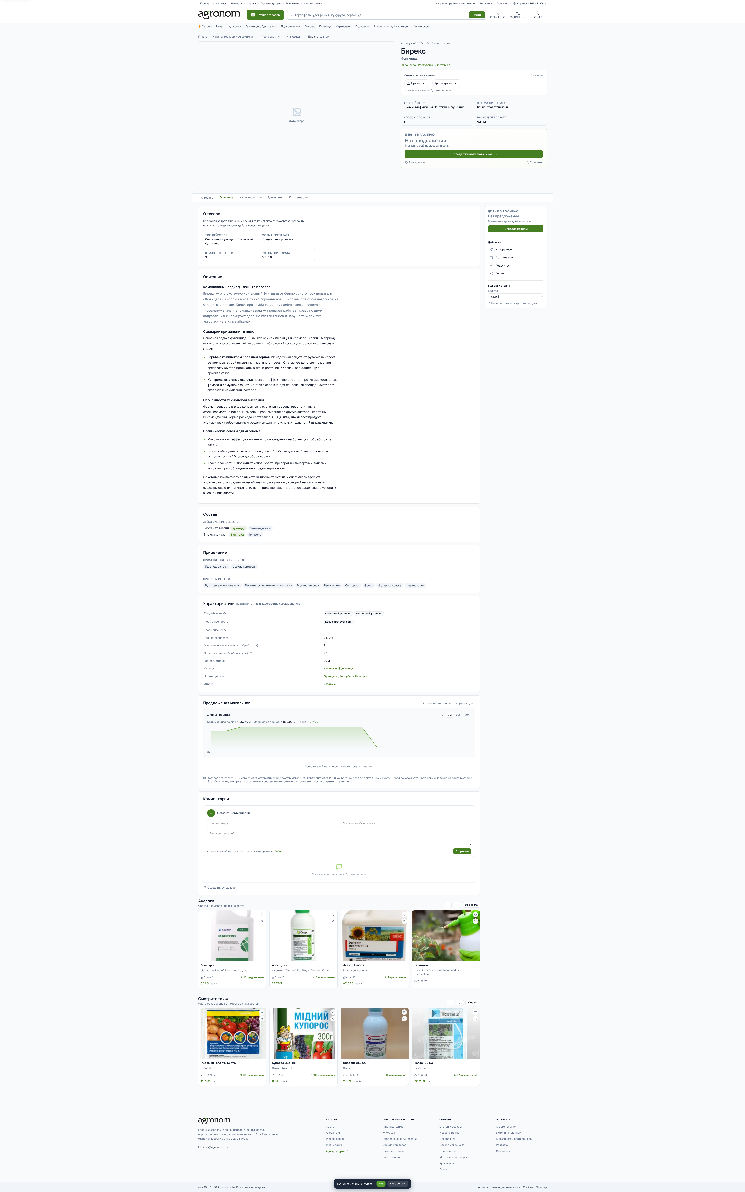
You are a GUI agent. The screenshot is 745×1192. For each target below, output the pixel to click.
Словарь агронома (451, 1144)
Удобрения (362, 26)
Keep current (398, 1183)
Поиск (443, 1169)
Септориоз (352, 585)
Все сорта (471, 904)
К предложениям (516, 228)
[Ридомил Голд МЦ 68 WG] (232, 1033)
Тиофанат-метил (216, 528)
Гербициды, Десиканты (260, 26)
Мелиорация (334, 1144)
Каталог (221, 3)
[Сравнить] (262, 921)
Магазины (292, 3)
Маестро (207, 965)
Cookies (528, 1187)
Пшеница (325, 26)
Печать (500, 273)
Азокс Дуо (279, 965)
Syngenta (206, 1067)
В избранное (417, 162)
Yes (381, 1183)
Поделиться (503, 265)
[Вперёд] (457, 905)
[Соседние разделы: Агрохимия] (255, 36)
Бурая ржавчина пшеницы (222, 585)
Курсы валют (448, 1163)
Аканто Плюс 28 (354, 965)
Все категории (336, 1151)
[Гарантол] (446, 935)
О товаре (207, 197)
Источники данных (508, 1132)
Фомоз (368, 585)
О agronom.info (506, 1126)
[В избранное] (262, 914)
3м (450, 714)
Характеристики (251, 197)
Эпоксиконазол (215, 534)
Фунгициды (421, 26)
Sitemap (541, 1187)
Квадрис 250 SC (354, 1063)
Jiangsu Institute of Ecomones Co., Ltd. (224, 970)
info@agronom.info (216, 1147)
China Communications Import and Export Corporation (439, 971)
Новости (236, 3)
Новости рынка (449, 1132)
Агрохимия (245, 36)
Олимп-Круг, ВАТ (283, 1067)
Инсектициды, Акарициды (391, 26)
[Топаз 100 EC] (446, 1033)
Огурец (309, 26)
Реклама (486, 3)
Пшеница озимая (216, 566)
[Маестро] (232, 935)
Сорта (330, 1126)
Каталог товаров (224, 36)
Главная (205, 3)
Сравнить (536, 162)
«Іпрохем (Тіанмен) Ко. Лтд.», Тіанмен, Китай (300, 970)
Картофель (343, 26)
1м (442, 714)
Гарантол (421, 965)
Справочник (312, 3)
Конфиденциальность (506, 1187)
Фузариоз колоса (389, 585)
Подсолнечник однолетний (400, 1138)
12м (466, 714)
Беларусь (330, 683)
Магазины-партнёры (453, 1157)
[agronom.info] (219, 15)
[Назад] (448, 905)
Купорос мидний (284, 1063)
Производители (271, 3)
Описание (226, 197)
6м (458, 714)
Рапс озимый (391, 1157)
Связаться (503, 1151)
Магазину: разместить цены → (455, 3)
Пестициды (269, 36)
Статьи (251, 3)
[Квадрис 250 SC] (375, 1033)
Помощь (502, 3)
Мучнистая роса (308, 585)
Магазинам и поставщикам (514, 1138)
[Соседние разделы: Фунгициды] (302, 36)
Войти (278, 851)
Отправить (462, 851)
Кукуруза (234, 26)
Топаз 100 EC (423, 1063)
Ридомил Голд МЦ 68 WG (218, 1063)
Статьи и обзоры (450, 1126)
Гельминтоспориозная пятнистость (268, 585)
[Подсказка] (224, 613)
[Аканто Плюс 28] (375, 935)
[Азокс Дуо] (303, 935)
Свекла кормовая (244, 566)
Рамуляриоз (332, 585)
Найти (477, 14)
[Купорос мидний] (303, 1033)
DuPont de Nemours (355, 970)
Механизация (335, 1138)
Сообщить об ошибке (221, 887)
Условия (483, 1187)
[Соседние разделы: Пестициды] (279, 36)
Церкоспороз (415, 585)
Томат (220, 26)
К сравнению (504, 257)
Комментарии (298, 197)
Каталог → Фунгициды (339, 668)
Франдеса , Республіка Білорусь (345, 676)
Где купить (275, 197)
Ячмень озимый (393, 1151)
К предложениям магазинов (472, 154)
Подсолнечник (290, 26)
